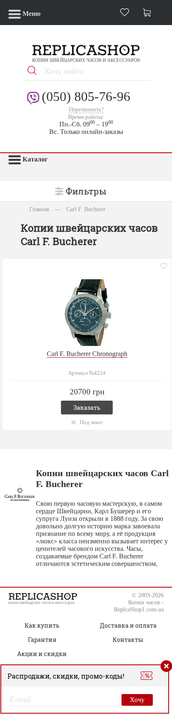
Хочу (137, 699)
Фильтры (86, 191)
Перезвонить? (86, 109)
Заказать (86, 407)
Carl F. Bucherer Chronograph (87, 353)
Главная (39, 209)
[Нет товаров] (149, 13)
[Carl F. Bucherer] (87, 311)
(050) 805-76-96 (86, 96)
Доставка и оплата (128, 625)
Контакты (128, 640)
